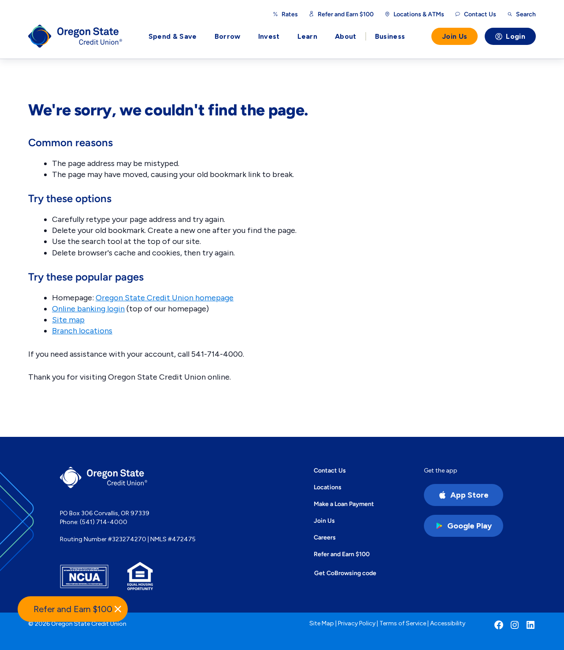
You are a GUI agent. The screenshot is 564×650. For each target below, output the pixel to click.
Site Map (321, 623)
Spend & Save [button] (172, 36)
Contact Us (330, 470)
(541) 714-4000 (103, 522)
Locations (327, 487)
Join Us (454, 36)
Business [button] (390, 36)
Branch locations (82, 331)
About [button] (345, 36)
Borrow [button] (228, 36)
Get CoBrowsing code (345, 572)
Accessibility (447, 623)
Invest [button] (269, 36)
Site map (68, 320)
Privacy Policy (356, 623)
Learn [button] (307, 36)
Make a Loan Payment (344, 503)
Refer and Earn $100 (346, 14)
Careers (325, 537)
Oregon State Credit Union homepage (165, 298)
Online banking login (88, 309)
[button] (73, 609)
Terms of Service (402, 623)
